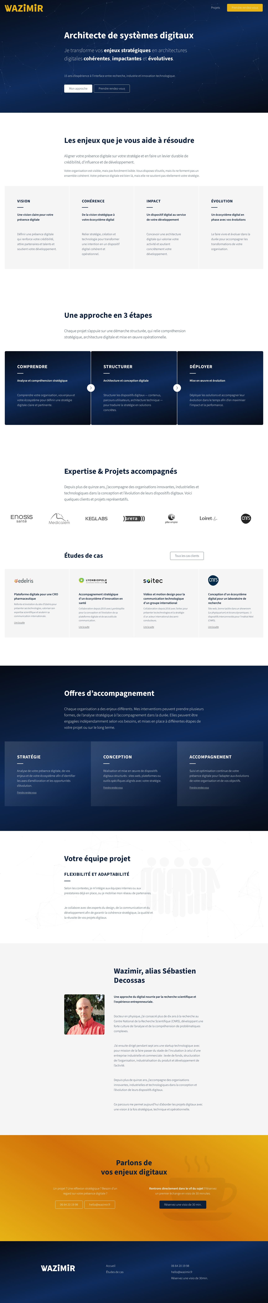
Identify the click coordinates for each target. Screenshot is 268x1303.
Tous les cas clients (187, 556)
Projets (215, 8)
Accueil (110, 1265)
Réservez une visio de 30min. (189, 1278)
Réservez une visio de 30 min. (182, 1204)
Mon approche (78, 88)
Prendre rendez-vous (245, 8)
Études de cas (114, 1272)
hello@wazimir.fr (99, 1204)
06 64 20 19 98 (69, 1204)
